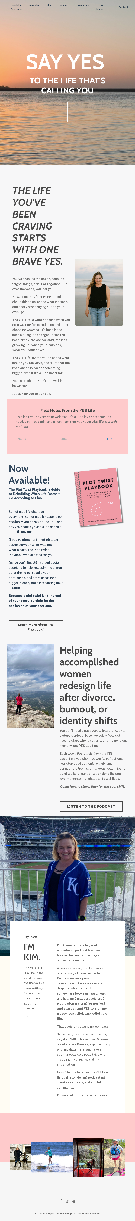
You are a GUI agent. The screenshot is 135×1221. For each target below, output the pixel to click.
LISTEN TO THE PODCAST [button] (91, 806)
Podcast (64, 5)
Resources (82, 5)
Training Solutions (16, 7)
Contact (123, 7)
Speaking (34, 5)
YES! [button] (110, 439)
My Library (100, 7)
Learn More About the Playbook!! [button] (36, 627)
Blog (49, 5)
